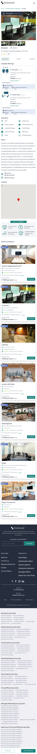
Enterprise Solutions (26, 568)
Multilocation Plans (25, 561)
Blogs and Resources (8, 564)
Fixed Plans (22, 557)
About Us (4, 557)
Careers (3, 568)
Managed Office (24, 572)
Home (2, 8)
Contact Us (5, 561)
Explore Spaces (24, 565)
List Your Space (6, 571)
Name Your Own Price (26, 575)
